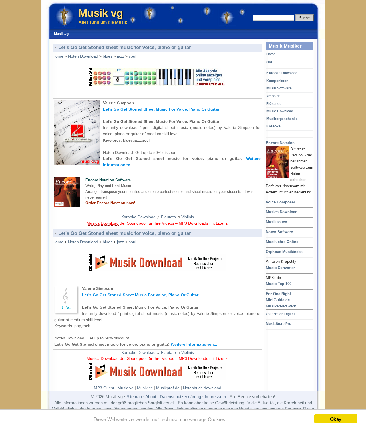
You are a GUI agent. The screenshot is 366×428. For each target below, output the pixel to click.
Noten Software (279, 232)
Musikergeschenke (282, 119)
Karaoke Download (281, 73)
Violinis (187, 217)
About (150, 396)
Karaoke (273, 126)
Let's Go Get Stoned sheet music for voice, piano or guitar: (135, 344)
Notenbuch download (202, 388)
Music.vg (126, 388)
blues (107, 56)
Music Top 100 (278, 284)
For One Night (278, 294)
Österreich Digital (280, 314)
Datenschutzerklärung (180, 396)
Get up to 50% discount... (158, 152)
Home (270, 54)
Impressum (215, 396)
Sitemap (134, 396)
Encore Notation (280, 143)
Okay (335, 418)
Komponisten (277, 81)
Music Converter (280, 268)
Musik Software (279, 88)
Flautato (168, 217)
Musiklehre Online (282, 241)
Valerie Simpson (118, 103)
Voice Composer (280, 202)
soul (269, 62)
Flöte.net (273, 104)
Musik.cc (145, 388)
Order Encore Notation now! (110, 203)
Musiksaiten (276, 222)
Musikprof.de (168, 388)
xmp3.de (273, 96)
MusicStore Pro (278, 323)
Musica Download (281, 212)
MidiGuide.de (278, 300)
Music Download (279, 111)
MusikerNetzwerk (281, 306)
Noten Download (83, 56)
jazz (120, 56)
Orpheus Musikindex (284, 252)
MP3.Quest (104, 388)
